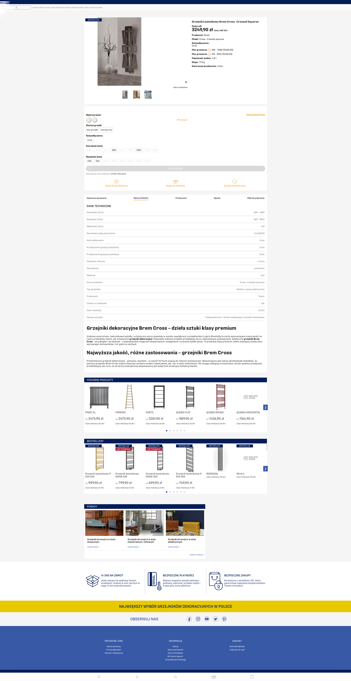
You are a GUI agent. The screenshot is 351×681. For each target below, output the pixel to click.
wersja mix (106, 130)
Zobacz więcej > (197, 555)
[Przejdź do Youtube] (207, 620)
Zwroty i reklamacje (114, 653)
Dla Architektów (175, 653)
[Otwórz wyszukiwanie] (175, 676)
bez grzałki (92, 130)
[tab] (166, 430)
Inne (89, 140)
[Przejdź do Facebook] (189, 620)
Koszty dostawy (114, 646)
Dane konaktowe (237, 646)
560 (98, 161)
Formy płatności (113, 650)
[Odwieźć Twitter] (215, 620)
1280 (138, 150)
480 (89, 161)
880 (114, 150)
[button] (137, 677)
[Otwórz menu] (99, 676)
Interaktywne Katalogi (175, 660)
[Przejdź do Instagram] (198, 620)
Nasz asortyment (175, 650)
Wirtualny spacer (175, 656)
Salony (175, 646)
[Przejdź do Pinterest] (224, 620)
